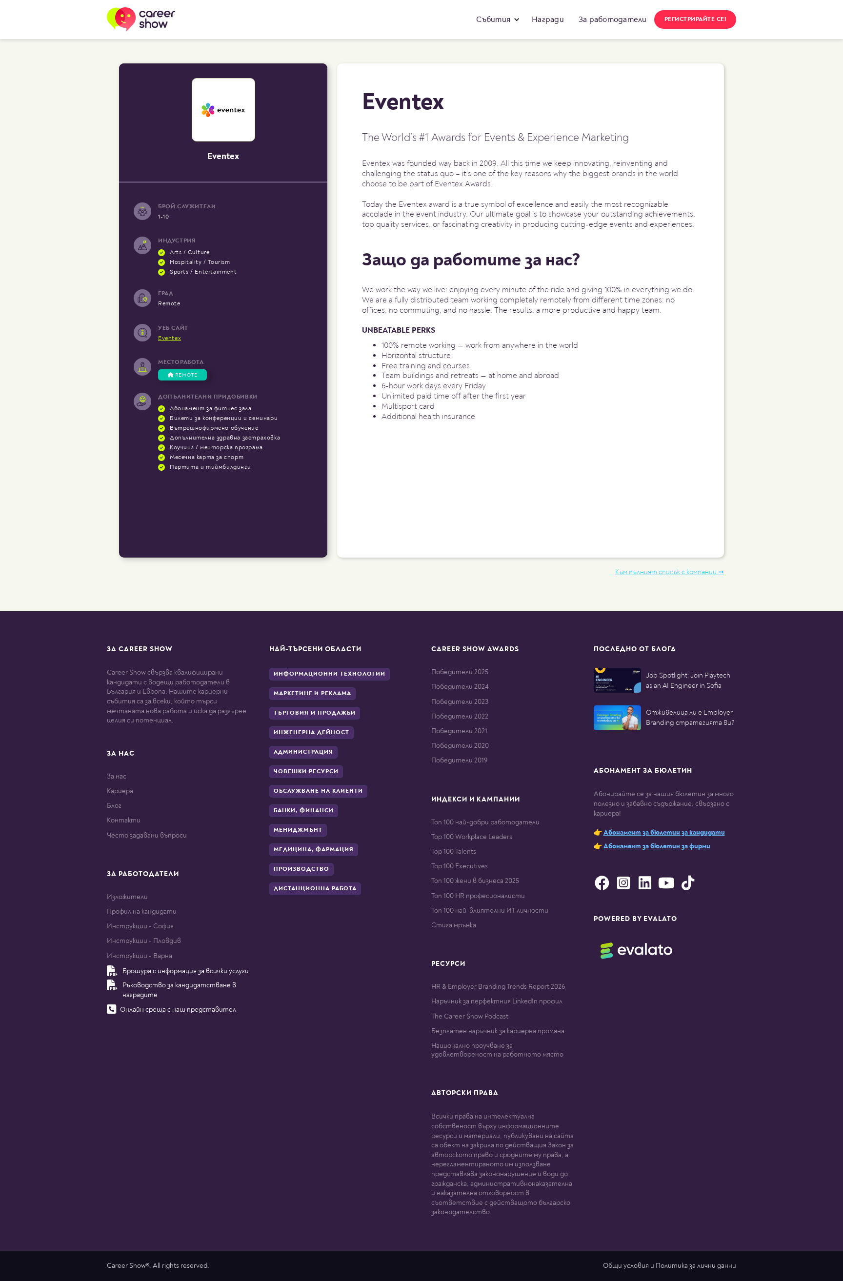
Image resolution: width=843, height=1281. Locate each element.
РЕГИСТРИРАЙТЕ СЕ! (695, 19)
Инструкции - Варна (139, 956)
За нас (116, 776)
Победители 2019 (459, 760)
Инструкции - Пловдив (144, 941)
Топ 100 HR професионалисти (478, 896)
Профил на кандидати (142, 911)
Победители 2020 (460, 745)
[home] (141, 19)
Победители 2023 (459, 702)
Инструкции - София (140, 926)
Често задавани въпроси (147, 835)
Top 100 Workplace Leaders (471, 837)
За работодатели (613, 19)
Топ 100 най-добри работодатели (485, 822)
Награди (548, 19)
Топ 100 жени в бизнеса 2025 (475, 881)
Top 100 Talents (453, 851)
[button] (495, 19)
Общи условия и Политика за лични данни (669, 1265)
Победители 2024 (459, 686)
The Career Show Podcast (469, 1016)
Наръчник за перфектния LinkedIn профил (496, 1001)
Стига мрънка (453, 925)
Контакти (123, 820)
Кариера (120, 791)
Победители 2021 (459, 731)
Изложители (127, 897)
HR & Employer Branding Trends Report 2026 (498, 986)
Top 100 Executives (459, 866)
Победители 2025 (459, 672)
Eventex (169, 338)
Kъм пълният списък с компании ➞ (669, 572)
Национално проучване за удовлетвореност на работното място (497, 1050)
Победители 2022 (459, 716)
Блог (114, 805)
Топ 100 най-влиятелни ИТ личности (489, 910)
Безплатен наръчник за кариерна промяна (497, 1031)
